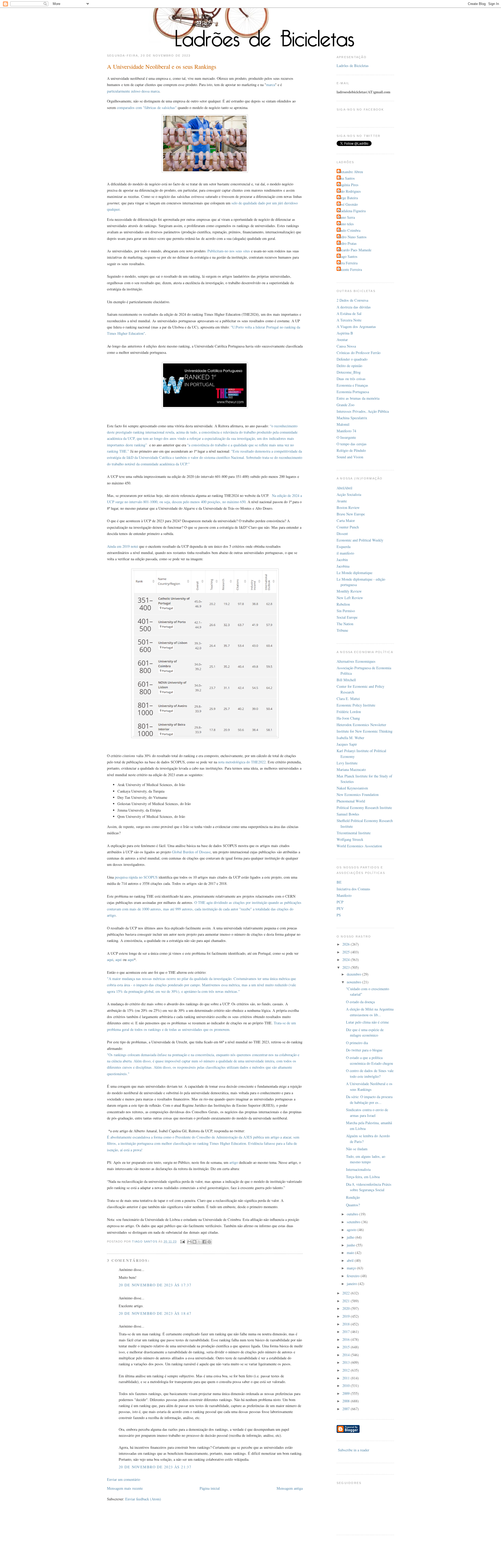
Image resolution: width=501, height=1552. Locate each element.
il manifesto (345, 553)
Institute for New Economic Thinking (364, 731)
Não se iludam (356, 1148)
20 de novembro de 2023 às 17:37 (155, 1284)
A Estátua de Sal (349, 313)
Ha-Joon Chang (348, 718)
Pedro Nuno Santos (352, 236)
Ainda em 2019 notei (122, 546)
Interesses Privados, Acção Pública (363, 411)
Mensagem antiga (290, 1488)
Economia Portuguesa (353, 391)
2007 (346, 1408)
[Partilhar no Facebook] (204, 1241)
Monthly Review (349, 591)
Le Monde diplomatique (354, 572)
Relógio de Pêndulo (351, 450)
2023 (346, 967)
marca (270, 84)
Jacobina (343, 566)
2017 (346, 1331)
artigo (233, 1162)
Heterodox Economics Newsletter (361, 724)
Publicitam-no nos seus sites (228, 250)
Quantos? (353, 1204)
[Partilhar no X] (199, 1241)
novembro (354, 981)
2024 (346, 959)
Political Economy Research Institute (364, 807)
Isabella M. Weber (350, 737)
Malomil (343, 424)
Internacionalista (358, 1169)
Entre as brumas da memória (358, 398)
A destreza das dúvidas (354, 307)
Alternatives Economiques (356, 661)
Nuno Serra (346, 217)
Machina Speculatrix (352, 417)
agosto (352, 1229)
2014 (346, 1354)
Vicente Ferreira (350, 269)
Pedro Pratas (347, 243)
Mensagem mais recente (125, 1488)
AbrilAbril (344, 487)
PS (339, 914)
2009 (346, 1393)
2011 (346, 1378)
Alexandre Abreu (350, 171)
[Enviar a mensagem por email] (189, 1241)
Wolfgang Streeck (350, 839)
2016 (346, 1339)
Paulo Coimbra (349, 230)
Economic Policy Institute (356, 705)
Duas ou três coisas (351, 378)
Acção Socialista (349, 494)
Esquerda (343, 546)
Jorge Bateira (348, 197)
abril (351, 1260)
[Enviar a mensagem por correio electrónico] (182, 1241)
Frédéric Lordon (349, 711)
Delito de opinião (349, 365)
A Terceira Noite (349, 320)
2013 (346, 1362)
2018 (346, 1324)
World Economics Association (359, 845)
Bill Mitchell (346, 679)
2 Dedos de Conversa (352, 300)
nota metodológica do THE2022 (242, 761)
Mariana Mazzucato (351, 769)
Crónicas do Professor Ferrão (358, 352)
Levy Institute (347, 762)
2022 (346, 1293)
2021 (346, 1300)
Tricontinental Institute (354, 832)
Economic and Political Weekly (360, 540)
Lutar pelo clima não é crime (367, 1022)
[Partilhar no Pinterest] (209, 1241)
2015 (346, 1346)
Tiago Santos (347, 256)
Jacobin (342, 559)
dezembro (354, 974)
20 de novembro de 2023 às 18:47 (155, 1313)
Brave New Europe (351, 514)
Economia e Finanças (352, 385)
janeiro (352, 1283)
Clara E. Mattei (348, 698)
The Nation (345, 623)
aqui (110, 959)
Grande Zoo (345, 404)
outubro (353, 1214)
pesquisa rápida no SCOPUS (136, 877)
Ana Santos (346, 178)
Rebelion (343, 604)
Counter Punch (348, 527)
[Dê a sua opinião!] (194, 1241)
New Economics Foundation (358, 794)
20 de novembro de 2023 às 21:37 (155, 1466)
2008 (346, 1400)
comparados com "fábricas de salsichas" (147, 107)
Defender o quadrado (352, 359)
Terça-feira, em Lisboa (363, 1176)
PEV (340, 908)
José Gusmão (348, 204)
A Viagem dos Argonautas (356, 326)
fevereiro (354, 1275)
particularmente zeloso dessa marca (133, 91)
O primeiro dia (357, 1042)
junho (351, 1245)
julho (351, 1237)
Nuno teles (346, 223)
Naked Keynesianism (352, 788)
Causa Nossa (346, 346)
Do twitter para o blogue (364, 1050)
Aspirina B (345, 333)
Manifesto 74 (346, 430)
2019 (346, 1316)
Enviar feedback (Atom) (143, 1498)
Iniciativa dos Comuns (353, 888)
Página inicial (210, 1488)
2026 (346, 944)
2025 (346, 952)
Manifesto (344, 895)
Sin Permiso (346, 610)
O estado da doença (360, 1001)
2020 (346, 1308)
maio (351, 1252)
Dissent (342, 533)
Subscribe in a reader (353, 1449)
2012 (346, 1370)
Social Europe (347, 617)
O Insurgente (346, 437)
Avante (342, 500)
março (352, 1267)
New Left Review (350, 597)
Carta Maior (346, 520)
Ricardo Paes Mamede (354, 249)
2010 (346, 1385)
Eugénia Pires (348, 184)
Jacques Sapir (347, 744)
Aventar (342, 339)
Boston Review (348, 507)
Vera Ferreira (347, 262)
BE (339, 882)
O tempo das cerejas (352, 443)
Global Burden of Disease (191, 851)
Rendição (353, 1197)
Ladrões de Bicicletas (353, 65)
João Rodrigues (349, 191)
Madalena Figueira (352, 210)
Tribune (342, 630)
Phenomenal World (351, 801)
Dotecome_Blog (349, 372)
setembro (354, 1221)
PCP (340, 901)
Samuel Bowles (348, 814)
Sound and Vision (350, 456)
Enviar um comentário (123, 1479)
